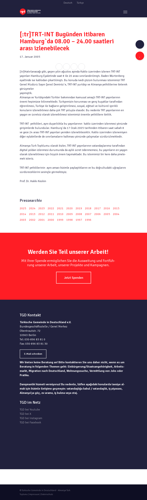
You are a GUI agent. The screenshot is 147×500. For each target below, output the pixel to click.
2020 (69, 208)
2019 (79, 208)
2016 (107, 208)
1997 (79, 220)
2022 (51, 208)
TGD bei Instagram (31, 418)
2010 (60, 214)
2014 (23, 214)
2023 (41, 208)
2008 (79, 214)
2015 (116, 208)
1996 (88, 220)
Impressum (34, 494)
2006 (97, 214)
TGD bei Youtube (30, 409)
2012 (41, 214)
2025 (23, 208)
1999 (60, 220)
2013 (32, 214)
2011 (51, 214)
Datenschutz (47, 494)
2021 (60, 208)
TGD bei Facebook (30, 422)
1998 (69, 220)
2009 (69, 214)
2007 (88, 214)
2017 (97, 208)
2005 (107, 214)
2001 (41, 220)
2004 (116, 214)
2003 (23, 220)
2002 (32, 220)
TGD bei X (25, 414)
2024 (32, 208)
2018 (88, 208)
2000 (51, 220)
